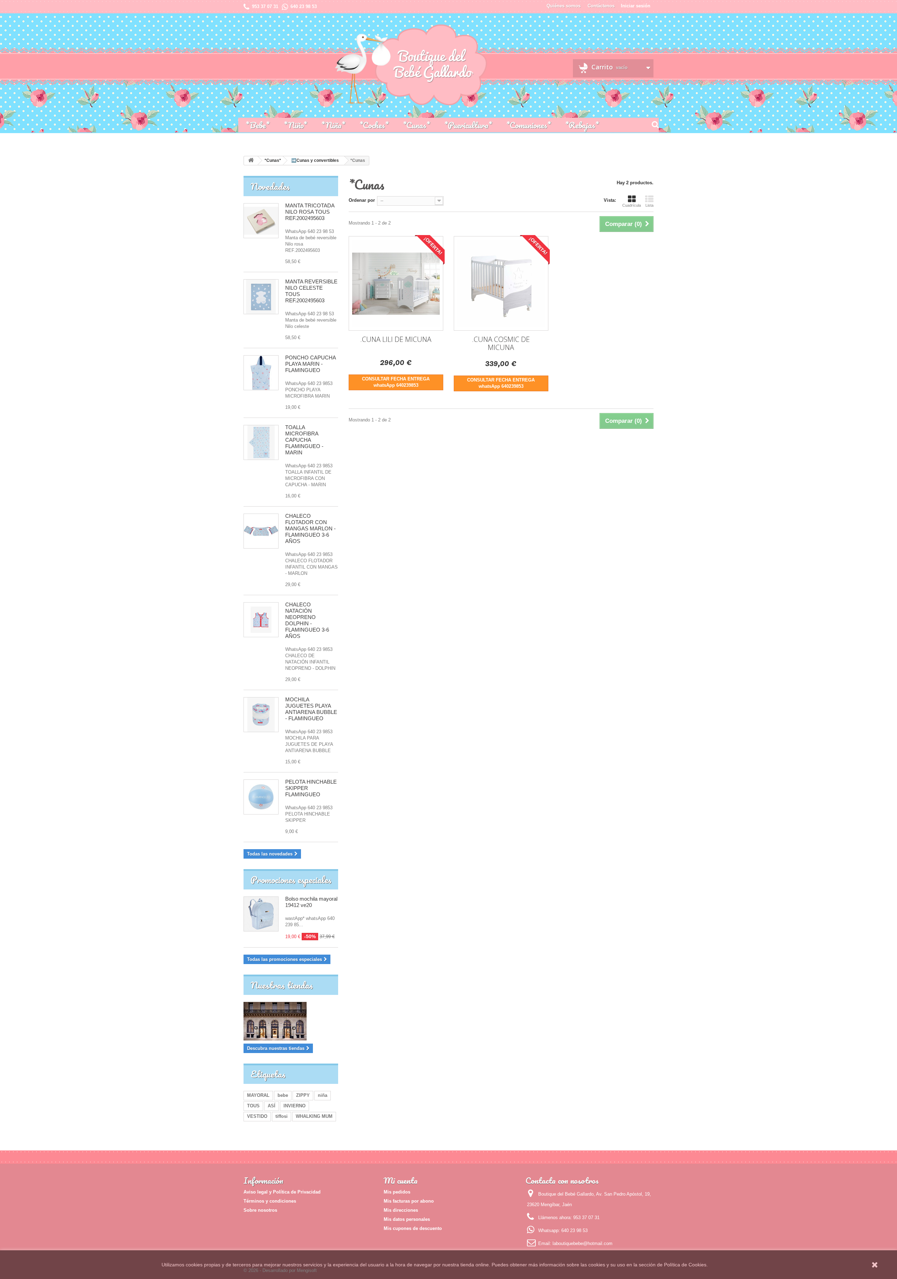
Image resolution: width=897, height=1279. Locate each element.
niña (322, 1095)
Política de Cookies (685, 1264)
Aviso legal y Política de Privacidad (282, 1192)
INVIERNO (294, 1105)
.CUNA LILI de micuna (395, 339)
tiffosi (281, 1116)
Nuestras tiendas (282, 985)
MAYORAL (258, 1095)
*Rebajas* (582, 125)
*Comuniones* (528, 125)
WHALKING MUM (314, 1116)
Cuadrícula (631, 205)
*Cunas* (416, 125)
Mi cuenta (401, 1180)
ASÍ (271, 1105)
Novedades (270, 186)
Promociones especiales (291, 879)
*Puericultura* (468, 125)
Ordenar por (362, 200)
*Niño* (295, 125)
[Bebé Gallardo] (343, 65)
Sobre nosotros (260, 1210)
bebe (283, 1095)
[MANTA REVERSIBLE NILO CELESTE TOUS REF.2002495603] (261, 296)
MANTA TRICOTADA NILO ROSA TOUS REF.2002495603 (309, 211)
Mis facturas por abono (409, 1201)
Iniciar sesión (635, 5)
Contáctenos (601, 5)
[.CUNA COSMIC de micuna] (501, 283)
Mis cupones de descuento (413, 1228)
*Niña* (333, 125)
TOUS (253, 1105)
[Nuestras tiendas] (291, 1021)
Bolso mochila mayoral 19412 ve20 (311, 902)
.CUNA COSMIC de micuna (501, 343)
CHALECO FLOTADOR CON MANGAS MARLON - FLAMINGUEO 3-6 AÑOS (310, 528)
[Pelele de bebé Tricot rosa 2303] (261, 220)
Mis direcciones (401, 1210)
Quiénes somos (564, 5)
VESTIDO (257, 1116)
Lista (649, 205)
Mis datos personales (407, 1219)
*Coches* (374, 125)
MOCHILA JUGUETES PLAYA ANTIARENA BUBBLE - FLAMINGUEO (311, 708)
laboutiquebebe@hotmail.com (582, 1243)
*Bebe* (257, 125)
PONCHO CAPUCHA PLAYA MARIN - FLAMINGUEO (310, 364)
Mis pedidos (397, 1192)
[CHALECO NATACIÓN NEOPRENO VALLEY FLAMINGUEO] (261, 372)
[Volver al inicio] (251, 160)
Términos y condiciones (270, 1201)
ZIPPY (303, 1095)
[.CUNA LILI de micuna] (396, 283)
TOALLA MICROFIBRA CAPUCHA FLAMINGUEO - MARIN (304, 439)
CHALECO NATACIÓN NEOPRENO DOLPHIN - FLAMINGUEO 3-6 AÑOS (307, 620)
